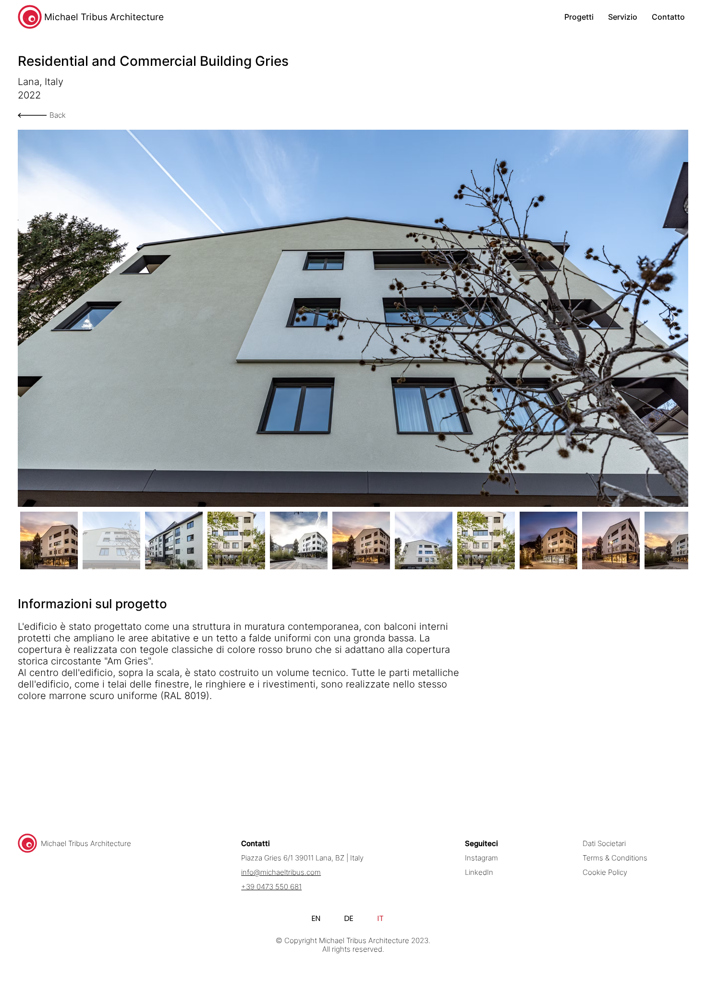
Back (57, 115)
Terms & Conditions (615, 858)
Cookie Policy (605, 872)
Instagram (481, 858)
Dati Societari (604, 843)
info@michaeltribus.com (281, 872)
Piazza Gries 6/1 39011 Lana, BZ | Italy (302, 858)
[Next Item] (674, 318)
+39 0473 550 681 (271, 887)
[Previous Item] (33, 318)
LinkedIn (479, 872)
